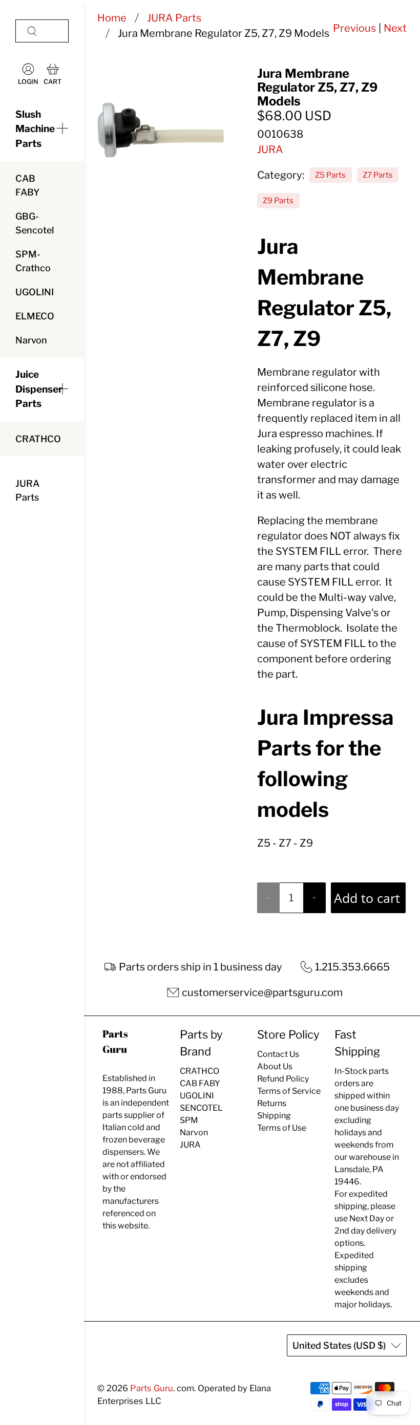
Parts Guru (151, 1388)
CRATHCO (38, 439)
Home (112, 18)
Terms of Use (281, 1128)
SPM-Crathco (33, 261)
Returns (271, 1103)
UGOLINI (34, 292)
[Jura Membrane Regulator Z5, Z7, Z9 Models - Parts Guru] (160, 130)
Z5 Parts (330, 175)
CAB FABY (27, 185)
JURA (270, 149)
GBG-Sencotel (34, 223)
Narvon (31, 340)
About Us (274, 1066)
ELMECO (34, 316)
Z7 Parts (378, 175)
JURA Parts (27, 490)
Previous (354, 28)
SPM (189, 1120)
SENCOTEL (201, 1108)
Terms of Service (289, 1091)
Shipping (274, 1115)
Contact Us (278, 1054)
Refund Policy (283, 1079)
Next (395, 28)
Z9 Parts (278, 200)
